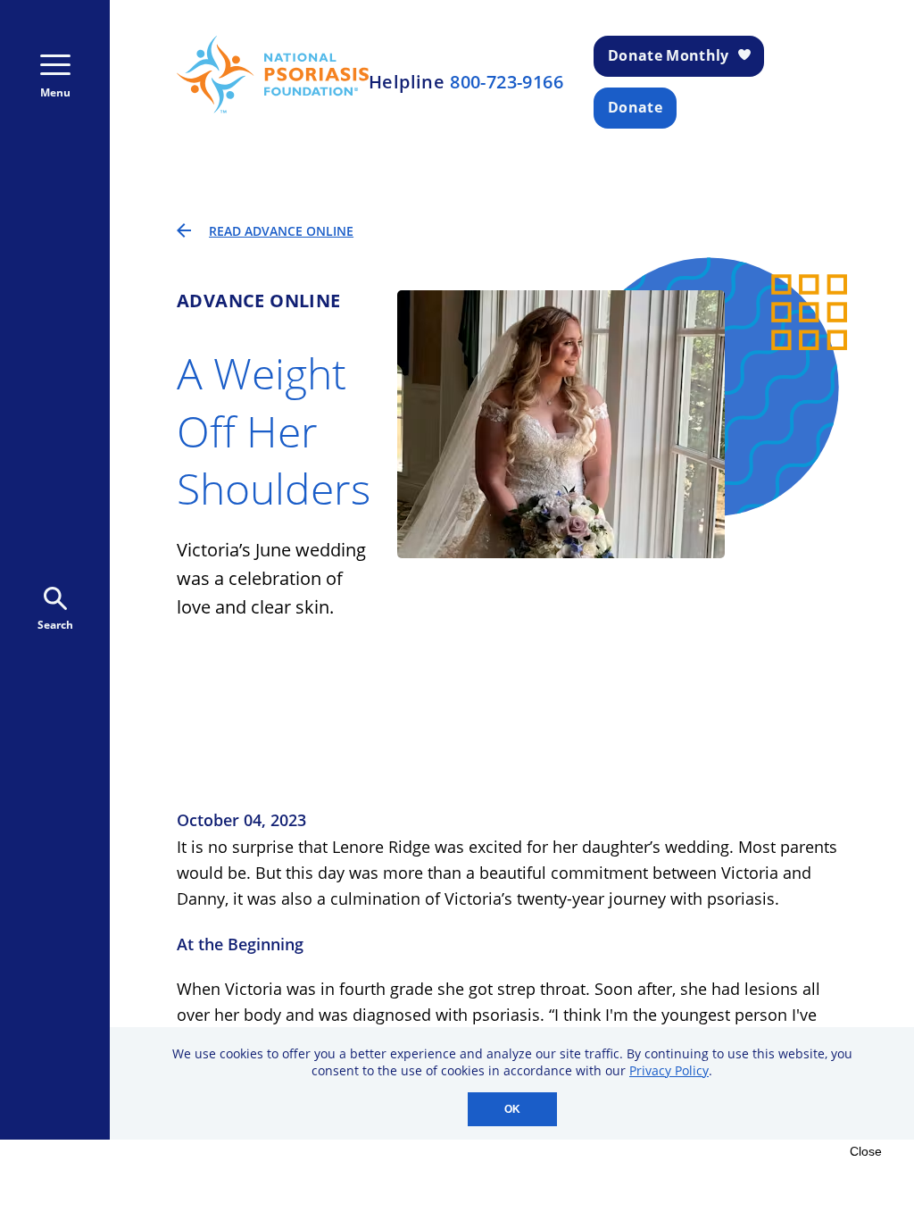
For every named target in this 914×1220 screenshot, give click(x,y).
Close (866, 1151)
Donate (635, 107)
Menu (55, 92)
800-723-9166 (506, 82)
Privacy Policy (669, 1070)
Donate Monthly (668, 55)
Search (55, 624)
